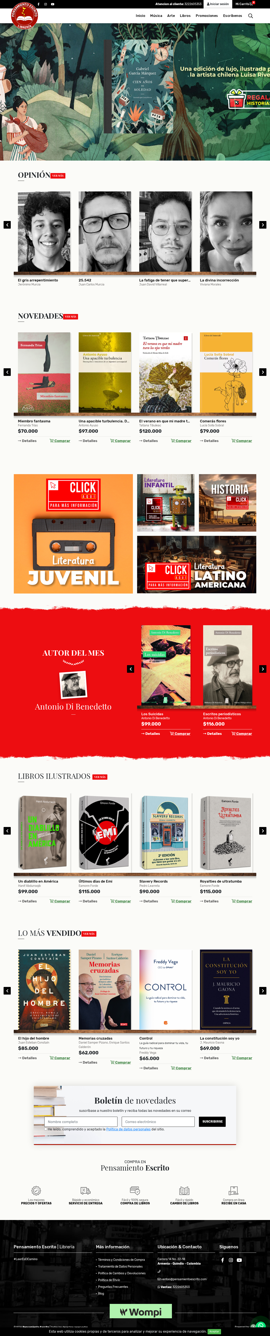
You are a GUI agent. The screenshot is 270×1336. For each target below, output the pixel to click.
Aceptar (214, 1331)
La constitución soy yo (159, 1038)
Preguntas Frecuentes (113, 1287)
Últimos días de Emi (35, 881)
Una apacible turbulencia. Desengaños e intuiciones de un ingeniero (44, 421)
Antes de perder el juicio (221, 1038)
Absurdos (211, 714)
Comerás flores (152, 421)
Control (85, 1038)
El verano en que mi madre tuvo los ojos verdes (105, 421)
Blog (101, 1293)
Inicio (140, 16)
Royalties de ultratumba (160, 881)
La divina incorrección (158, 280)
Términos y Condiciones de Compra (121, 1260)
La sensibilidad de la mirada (224, 280)
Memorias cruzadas (35, 1038)
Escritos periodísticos (160, 714)
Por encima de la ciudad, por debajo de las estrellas (226, 881)
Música (156, 16)
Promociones (207, 16)
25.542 (24, 280)
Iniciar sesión (219, 4)
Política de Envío (109, 1280)
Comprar (62, 441)
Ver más (57, 175)
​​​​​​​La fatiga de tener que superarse (105, 280)
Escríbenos (232, 16)
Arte (171, 16)
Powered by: (242, 1326)
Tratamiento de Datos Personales (120, 1266)
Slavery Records (93, 881)
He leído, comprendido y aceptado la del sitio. (106, 1129)
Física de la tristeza (217, 421)
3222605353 (192, 4)
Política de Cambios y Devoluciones (122, 1273)
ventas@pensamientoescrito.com (184, 1279)
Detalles (29, 441)
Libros (185, 16)
